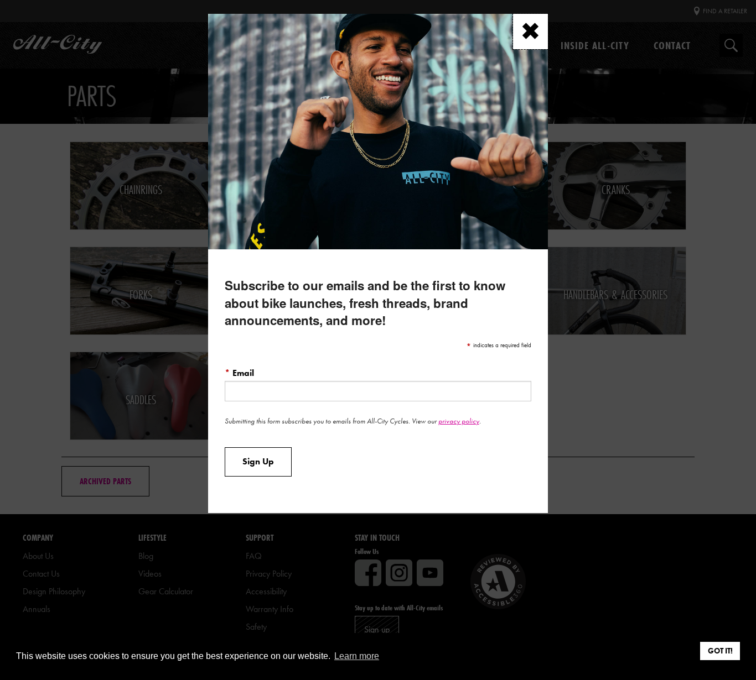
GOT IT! (720, 651)
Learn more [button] (356, 656)
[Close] (530, 32)
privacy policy (458, 421)
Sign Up (258, 461)
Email (239, 372)
